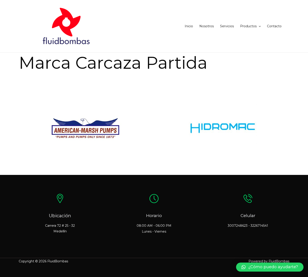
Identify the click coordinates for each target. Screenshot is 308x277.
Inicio (189, 26)
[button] (259, 26)
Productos (248, 26)
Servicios (227, 26)
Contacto (274, 26)
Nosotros (206, 26)
